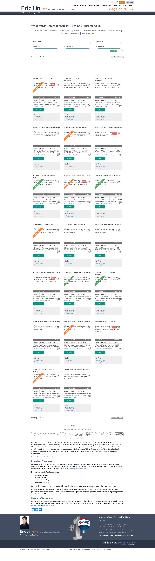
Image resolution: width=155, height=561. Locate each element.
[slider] (34, 43)
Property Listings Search (83, 549)
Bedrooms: (100, 41)
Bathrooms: (36, 46)
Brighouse (53, 30)
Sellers (90, 5)
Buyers (96, 5)
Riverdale (101, 30)
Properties (83, 5)
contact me (46, 505)
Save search (113, 50)
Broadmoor (77, 30)
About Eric (117, 5)
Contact (130, 5)
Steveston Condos (114, 30)
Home (76, 5)
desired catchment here (77, 468)
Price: (37, 41)
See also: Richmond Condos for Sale (43, 457)
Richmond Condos (41, 30)
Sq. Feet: (100, 46)
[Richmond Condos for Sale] (48, 8)
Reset (120, 50)
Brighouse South (65, 30)
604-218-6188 (126, 542)
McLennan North (90, 30)
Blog (124, 5)
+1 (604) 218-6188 (38, 118)
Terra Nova (64, 33)
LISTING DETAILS (38, 109)
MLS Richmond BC (88, 33)
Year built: (68, 46)
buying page (35, 505)
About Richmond (106, 5)
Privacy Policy (110, 549)
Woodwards (75, 33)
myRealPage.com (80, 437)
